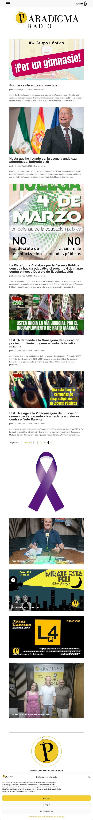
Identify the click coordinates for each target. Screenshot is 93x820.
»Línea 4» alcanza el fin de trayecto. (27, 654)
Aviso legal (60, 816)
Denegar (46, 805)
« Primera (26, 443)
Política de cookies (35, 816)
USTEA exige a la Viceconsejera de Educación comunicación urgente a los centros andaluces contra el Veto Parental (44, 416)
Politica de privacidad (49, 816)
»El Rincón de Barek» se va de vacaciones (30, 714)
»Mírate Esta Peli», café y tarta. (25, 607)
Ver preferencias (46, 811)
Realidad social (39, 90)
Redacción (16, 90)
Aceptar (46, 798)
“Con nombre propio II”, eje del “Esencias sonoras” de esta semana (42, 561)
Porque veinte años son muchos (33, 85)
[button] (89, 777)
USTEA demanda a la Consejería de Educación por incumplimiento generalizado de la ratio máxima (44, 343)
